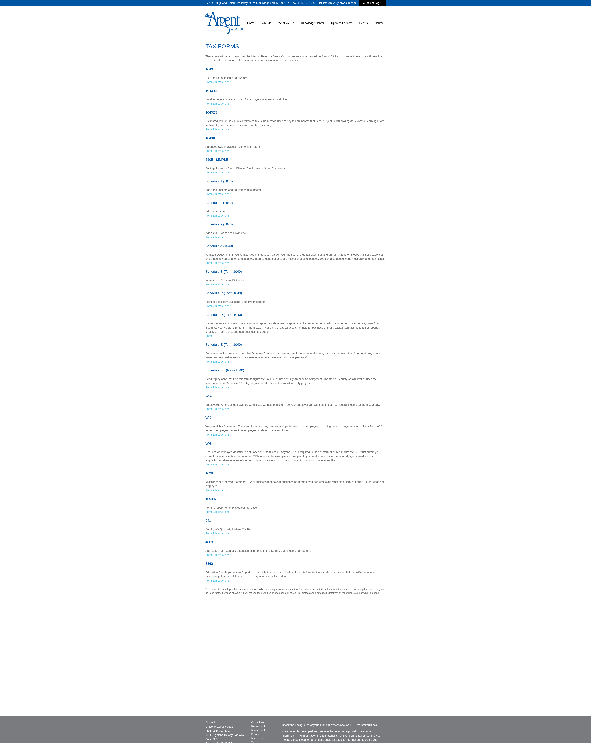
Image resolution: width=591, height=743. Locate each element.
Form (208, 335)
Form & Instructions (217, 82)
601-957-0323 (306, 3)
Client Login (374, 3)
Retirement (258, 726)
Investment (258, 730)
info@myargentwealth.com (339, 3)
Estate (255, 734)
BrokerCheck (369, 725)
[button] (251, 23)
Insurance (257, 738)
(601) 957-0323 (223, 726)
